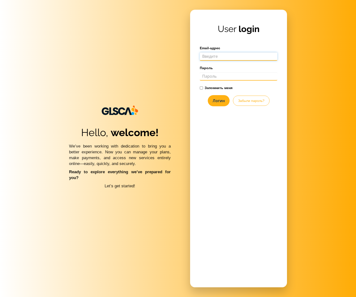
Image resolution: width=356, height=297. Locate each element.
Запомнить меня (218, 88)
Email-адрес (210, 48)
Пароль (206, 68)
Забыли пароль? (251, 101)
